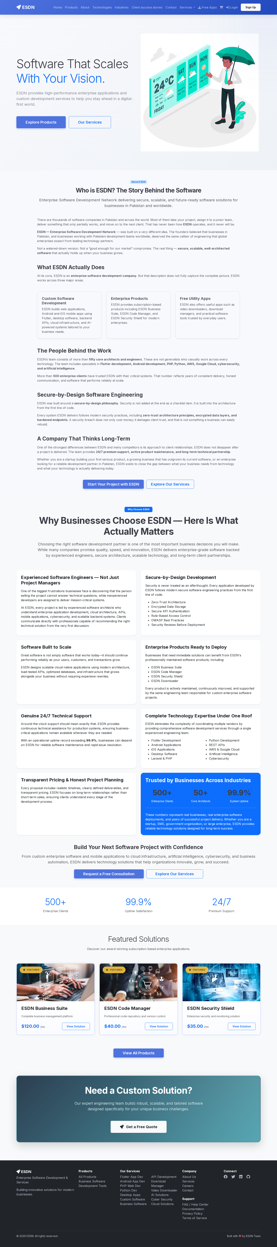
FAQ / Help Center (195, 1204)
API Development (163, 1177)
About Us (189, 1177)
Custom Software (132, 1199)
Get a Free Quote (141, 1127)
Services (188, 1181)
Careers (188, 1186)
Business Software (92, 1181)
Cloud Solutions (162, 1204)
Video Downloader (164, 1190)
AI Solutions (160, 1195)
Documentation (193, 1209)
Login (233, 7)
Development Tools (92, 1186)
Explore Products (41, 122)
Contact (171, 7)
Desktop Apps (130, 1195)
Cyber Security (162, 1199)
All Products (87, 1177)
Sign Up (251, 7)
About (85, 7)
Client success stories (147, 7)
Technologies (102, 7)
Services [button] (186, 7)
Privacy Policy (192, 1213)
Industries (122, 7)
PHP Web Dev (130, 1186)
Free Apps (209, 7)
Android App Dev (132, 1181)
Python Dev (128, 1190)
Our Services (90, 122)
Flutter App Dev (131, 1177)
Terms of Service (194, 1218)
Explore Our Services (170, 484)
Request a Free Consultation (109, 874)
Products (71, 7)
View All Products (139, 1053)
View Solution (76, 1026)
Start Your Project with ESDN (113, 484)
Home (58, 7)
